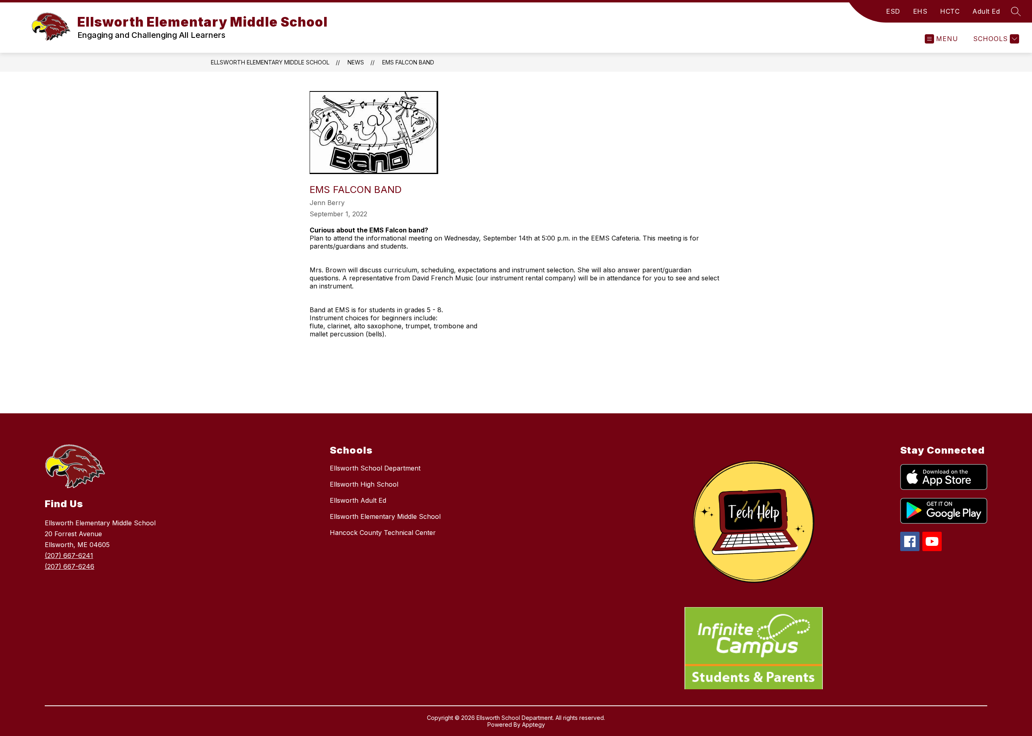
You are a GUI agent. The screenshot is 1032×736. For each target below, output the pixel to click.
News (355, 62)
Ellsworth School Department (375, 468)
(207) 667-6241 (69, 555)
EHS (920, 11)
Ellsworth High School (364, 484)
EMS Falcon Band (408, 62)
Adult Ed (986, 11)
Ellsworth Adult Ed (358, 500)
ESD (893, 11)
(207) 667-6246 (69, 566)
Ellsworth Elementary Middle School (270, 62)
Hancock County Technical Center (383, 533)
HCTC (949, 11)
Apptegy (533, 724)
